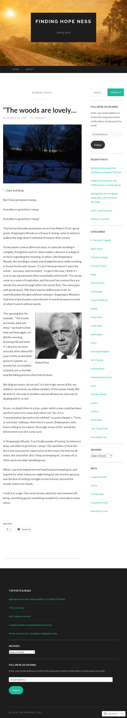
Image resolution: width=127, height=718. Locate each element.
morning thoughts (100, 351)
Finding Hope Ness (64, 21)
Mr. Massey (97, 359)
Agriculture (97, 248)
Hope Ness (97, 317)
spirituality (96, 419)
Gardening (96, 291)
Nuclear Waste (99, 394)
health (94, 308)
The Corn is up (16, 607)
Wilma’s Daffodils (100, 218)
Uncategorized (99, 436)
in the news (96, 325)
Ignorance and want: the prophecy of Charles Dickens (37, 599)
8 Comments (38, 118)
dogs (93, 274)
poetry (94, 402)
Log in (94, 485)
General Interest (99, 299)
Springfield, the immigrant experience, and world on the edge (104, 197)
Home (15, 69)
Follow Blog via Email (104, 107)
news (93, 385)
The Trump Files (99, 428)
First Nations (98, 282)
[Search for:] (107, 92)
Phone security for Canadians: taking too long (33, 633)
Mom (94, 342)
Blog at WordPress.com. (25, 712)
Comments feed (99, 502)
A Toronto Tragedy (101, 240)
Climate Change (99, 257)
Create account (99, 476)
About (30, 69)
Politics (95, 411)
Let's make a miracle (19, 616)
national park (98, 368)
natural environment (101, 377)
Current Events (99, 265)
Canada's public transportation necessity (30, 624)
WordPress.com (99, 511)
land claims (97, 334)
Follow (97, 144)
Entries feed (97, 494)
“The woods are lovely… (40, 110)
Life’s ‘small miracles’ (102, 210)
